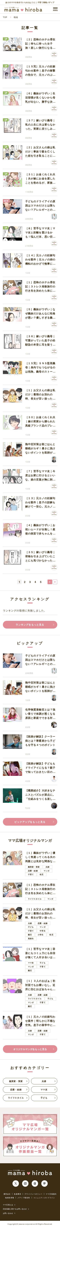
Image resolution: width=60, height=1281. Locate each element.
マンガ (47, 870)
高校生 (31, 938)
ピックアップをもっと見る (29, 822)
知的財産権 (9, 1197)
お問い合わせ (8, 1213)
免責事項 (17, 1194)
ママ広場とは (8, 1205)
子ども (31, 927)
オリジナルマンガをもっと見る (30, 1049)
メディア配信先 (23, 1197)
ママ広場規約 (51, 1194)
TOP (5, 17)
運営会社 (7, 1194)
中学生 (43, 931)
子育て (31, 874)
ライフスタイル (35, 899)
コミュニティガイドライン (44, 1197)
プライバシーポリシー (33, 1194)
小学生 (41, 934)
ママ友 (31, 963)
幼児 (42, 874)
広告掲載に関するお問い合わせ (15, 1209)
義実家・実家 (34, 867)
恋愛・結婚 (33, 870)
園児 (30, 934)
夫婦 (47, 867)
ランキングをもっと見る (30, 624)
